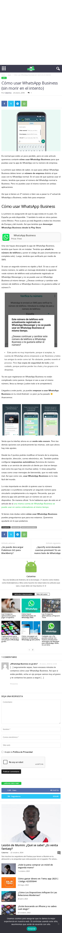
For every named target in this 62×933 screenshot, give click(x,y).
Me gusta (54, 790)
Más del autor (42, 594)
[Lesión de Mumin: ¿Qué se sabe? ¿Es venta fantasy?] (31, 823)
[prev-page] (29, 649)
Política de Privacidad (23, 752)
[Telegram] (17, 104)
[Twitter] (11, 104)
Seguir (56, 796)
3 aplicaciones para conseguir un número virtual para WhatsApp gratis (10, 638)
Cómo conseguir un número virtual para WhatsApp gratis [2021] (31, 638)
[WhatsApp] (24, 104)
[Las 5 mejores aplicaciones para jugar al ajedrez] (10, 606)
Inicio (3, 75)
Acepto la (18, 752)
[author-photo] (31, 567)
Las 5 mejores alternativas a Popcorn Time (51, 615)
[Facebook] (4, 104)
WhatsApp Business (25, 235)
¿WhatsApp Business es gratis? (24, 663)
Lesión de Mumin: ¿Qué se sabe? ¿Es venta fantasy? (29, 847)
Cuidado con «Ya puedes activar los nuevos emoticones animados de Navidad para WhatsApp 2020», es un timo (50, 640)
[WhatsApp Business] (5, 237)
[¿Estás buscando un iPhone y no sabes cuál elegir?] (8, 910)
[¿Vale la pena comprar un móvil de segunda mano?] (8, 868)
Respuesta (14, 684)
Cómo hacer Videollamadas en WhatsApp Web (29, 615)
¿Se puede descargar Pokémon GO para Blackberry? (12, 550)
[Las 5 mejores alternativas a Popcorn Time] (51, 606)
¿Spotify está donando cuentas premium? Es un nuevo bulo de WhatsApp (47, 550)
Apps (9, 75)
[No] (58, 923)
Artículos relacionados (23, 594)
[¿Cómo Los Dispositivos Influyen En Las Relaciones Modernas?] (8, 896)
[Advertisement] (31, 32)
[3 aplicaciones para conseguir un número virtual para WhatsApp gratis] (10, 628)
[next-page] (32, 649)
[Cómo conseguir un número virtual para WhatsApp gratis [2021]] (31, 628)
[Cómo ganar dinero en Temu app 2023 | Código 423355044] (8, 882)
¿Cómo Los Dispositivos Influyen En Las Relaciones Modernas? (37, 894)
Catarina (8, 93)
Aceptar (31, 929)
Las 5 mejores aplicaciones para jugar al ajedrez (8, 615)
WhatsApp (15, 527)
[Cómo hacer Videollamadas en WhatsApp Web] (31, 606)
